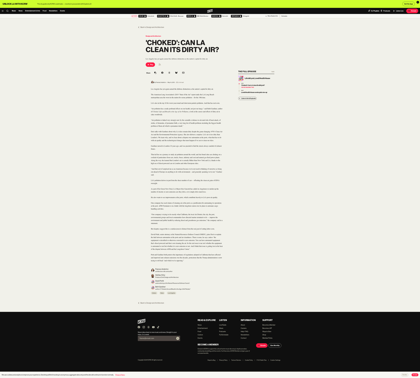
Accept (415, 375)
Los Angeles (171, 293)
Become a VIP (267, 328)
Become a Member (268, 325)
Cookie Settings (275, 360)
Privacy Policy (222, 360)
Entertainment (203, 328)
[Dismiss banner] (417, 2)
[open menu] (3, 11)
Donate (413, 11)
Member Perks (267, 338)
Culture (154, 293)
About (243, 325)
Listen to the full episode (248, 98)
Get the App (408, 4)
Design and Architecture (153, 36)
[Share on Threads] (169, 73)
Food (44, 11)
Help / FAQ (244, 331)
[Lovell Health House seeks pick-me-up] (239, 90)
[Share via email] (183, 73)
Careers (243, 328)
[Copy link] (155, 73)
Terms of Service (235, 360)
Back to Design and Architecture (152, 27)
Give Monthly (274, 345)
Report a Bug (211, 360)
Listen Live (399, 11)
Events (62, 11)
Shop (264, 335)
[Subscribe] (177, 338)
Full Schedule (223, 335)
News (21, 11)
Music (14, 11)
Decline (404, 375)
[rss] (159, 65)
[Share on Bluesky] (176, 73)
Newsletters (53, 11)
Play (151, 65)
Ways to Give (266, 331)
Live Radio (222, 325)
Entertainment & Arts (32, 11)
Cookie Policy (248, 360)
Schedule (284, 16)
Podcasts (386, 11)
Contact (244, 338)
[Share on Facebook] (162, 73)
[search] (8, 11)
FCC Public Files (261, 360)
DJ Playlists (375, 11)
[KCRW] (141, 323)
